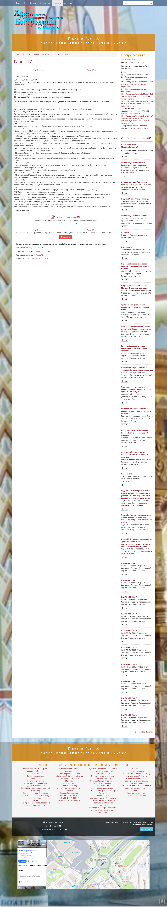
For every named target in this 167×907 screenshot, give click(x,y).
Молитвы (69, 781)
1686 (125, 381)
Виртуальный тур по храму (55, 829)
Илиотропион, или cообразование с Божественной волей (35, 804)
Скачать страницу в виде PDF (67, 217)
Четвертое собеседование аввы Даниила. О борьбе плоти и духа (136, 327)
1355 (125, 258)
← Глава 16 (39, 70)
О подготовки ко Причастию (134, 182)
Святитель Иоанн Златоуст (136, 778)
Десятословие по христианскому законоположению (35, 796)
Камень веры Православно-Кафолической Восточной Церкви (69, 774)
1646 (125, 403)
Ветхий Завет (47, 54)
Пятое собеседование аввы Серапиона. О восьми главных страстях (135, 348)
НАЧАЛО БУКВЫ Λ (129, 715)
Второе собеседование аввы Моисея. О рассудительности (134, 286)
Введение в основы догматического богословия (35, 782)
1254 (125, 692)
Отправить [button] (65, 237)
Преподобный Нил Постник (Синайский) (102, 811)
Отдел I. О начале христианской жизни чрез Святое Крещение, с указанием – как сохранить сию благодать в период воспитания (135, 494)
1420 (125, 425)
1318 (125, 533)
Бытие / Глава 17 (43, 251)
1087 (125, 726)
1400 (125, 709)
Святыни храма (136, 783)
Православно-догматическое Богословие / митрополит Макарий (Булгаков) (103, 790)
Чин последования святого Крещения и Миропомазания (134, 163)
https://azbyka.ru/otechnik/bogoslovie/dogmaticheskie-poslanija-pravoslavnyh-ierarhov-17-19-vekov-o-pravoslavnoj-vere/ (137, 119)
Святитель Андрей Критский (136, 776)
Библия (36, 54)
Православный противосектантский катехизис (103, 796)
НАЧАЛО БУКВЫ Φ (129, 630)
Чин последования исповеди (134, 215)
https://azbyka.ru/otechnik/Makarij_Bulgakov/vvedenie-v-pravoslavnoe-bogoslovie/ (137, 84)
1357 (125, 625)
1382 (125, 210)
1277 (125, 509)
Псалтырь (136, 768)
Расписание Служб (136, 771)
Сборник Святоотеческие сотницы (136, 773)
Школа (33, 3)
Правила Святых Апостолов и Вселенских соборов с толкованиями (102, 783)
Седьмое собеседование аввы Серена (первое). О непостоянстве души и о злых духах (136, 389)
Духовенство (44, 3)
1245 (125, 659)
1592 (125, 362)
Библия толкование (35, 776)
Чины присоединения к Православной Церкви (136, 794)
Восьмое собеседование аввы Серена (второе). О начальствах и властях (136, 411)
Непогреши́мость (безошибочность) (129, 145)
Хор (25, 3)
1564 (125, 642)
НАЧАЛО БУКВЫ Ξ (129, 664)
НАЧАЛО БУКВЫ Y (129, 614)
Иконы (35, 800)
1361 (125, 485)
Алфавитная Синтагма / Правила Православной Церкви (35, 769)
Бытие (58, 54)
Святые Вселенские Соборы (136, 781)
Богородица (36, 778)
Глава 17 (39, 247)
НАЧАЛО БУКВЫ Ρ (129, 563)
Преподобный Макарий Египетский (103, 804)
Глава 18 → (91, 70)
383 (124, 176)
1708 (125, 468)
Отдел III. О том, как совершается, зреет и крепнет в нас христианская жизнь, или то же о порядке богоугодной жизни (136, 543)
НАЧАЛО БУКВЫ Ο (129, 681)
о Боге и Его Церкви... (144, 732)
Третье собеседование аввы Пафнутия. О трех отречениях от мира (135, 307)
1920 (125, 280)
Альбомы (68, 3)
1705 (125, 557)
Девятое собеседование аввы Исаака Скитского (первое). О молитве (134, 432)
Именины (69, 771)
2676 (125, 157)
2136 (125, 241)
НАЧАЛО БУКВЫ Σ (129, 580)
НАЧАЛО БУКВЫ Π (129, 698)
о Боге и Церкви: (136, 137)
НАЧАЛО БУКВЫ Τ (129, 597)
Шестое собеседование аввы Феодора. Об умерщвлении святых (137, 368)
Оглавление (126, 247)
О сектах (125, 232)
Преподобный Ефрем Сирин (103, 800)
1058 (125, 193)
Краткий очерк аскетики (69, 778)
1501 (125, 591)
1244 (125, 574)
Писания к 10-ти (103, 773)
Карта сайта (146, 829)
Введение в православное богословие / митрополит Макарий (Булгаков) (35, 788)
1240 (125, 675)
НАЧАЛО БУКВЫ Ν (129, 647)
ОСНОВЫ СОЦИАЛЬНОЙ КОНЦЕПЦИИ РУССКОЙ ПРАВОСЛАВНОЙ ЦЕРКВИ (69, 798)
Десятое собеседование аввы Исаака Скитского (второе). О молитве (134, 454)
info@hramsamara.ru (54, 822)
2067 (125, 227)
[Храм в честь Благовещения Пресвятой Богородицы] (83, 20)
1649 (125, 446)
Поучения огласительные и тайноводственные (102, 777)
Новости (57, 3)
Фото (136, 790)
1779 (125, 321)
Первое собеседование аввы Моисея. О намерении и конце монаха (135, 266)
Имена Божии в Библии (69, 768)
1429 (125, 299)
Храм (18, 3)
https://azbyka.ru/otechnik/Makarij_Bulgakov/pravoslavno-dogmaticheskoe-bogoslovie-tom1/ (137, 96)
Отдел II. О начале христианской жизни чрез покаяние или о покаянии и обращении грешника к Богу (136, 518)
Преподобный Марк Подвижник (102, 808)
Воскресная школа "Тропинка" (35, 793)
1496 (125, 608)
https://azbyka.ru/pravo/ (139, 128)
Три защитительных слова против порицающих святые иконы (136, 787)
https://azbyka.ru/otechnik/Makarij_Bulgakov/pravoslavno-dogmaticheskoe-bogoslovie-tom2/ (137, 103)
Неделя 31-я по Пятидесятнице (135, 199)
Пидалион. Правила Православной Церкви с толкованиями (102, 769)
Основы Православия (69, 793)
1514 (125, 340)
